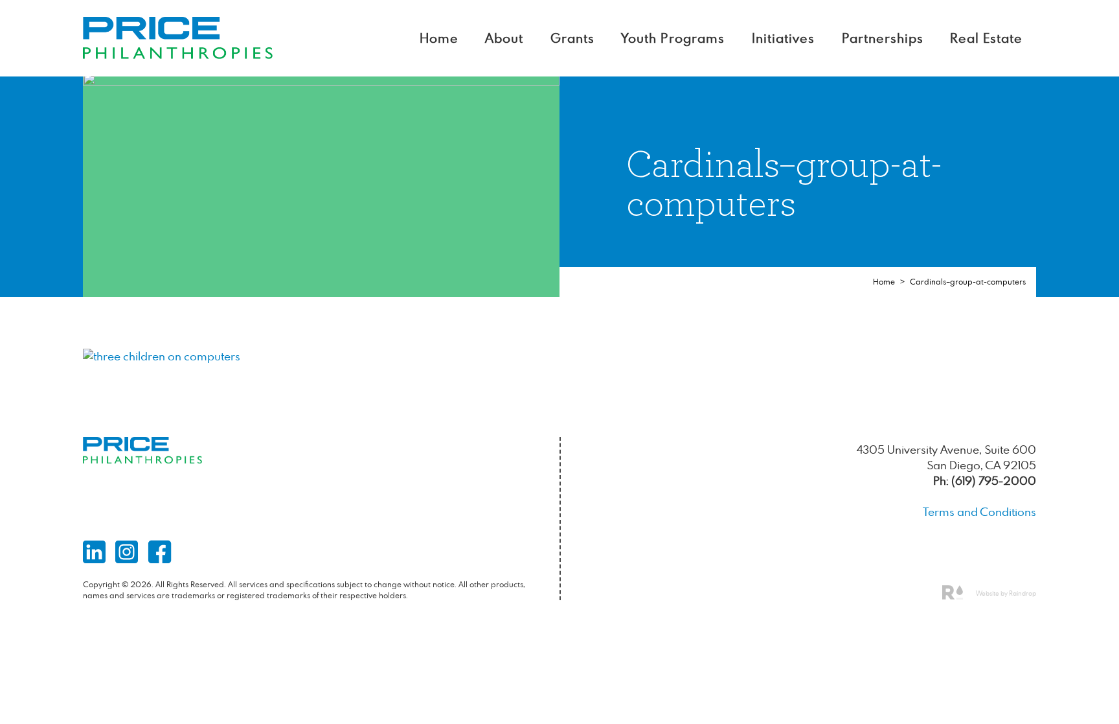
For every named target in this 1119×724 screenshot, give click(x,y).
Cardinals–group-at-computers (968, 281)
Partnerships (882, 38)
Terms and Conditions (979, 511)
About (504, 38)
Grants (572, 38)
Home (439, 38)
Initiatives (783, 38)
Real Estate (986, 38)
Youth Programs (673, 38)
